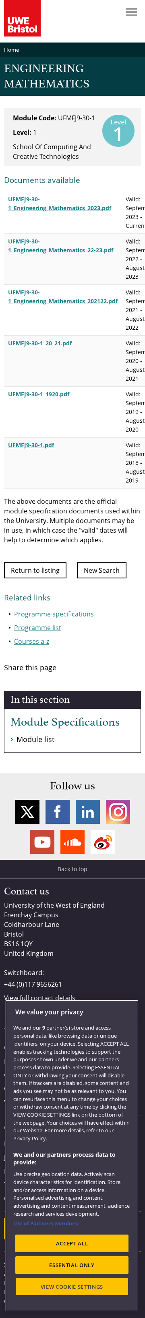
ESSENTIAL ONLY (71, 1265)
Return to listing (35, 570)
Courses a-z (31, 641)
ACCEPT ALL (72, 1243)
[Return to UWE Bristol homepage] (22, 18)
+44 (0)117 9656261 (33, 984)
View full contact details (39, 998)
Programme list (37, 627)
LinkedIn (88, 812)
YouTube (42, 842)
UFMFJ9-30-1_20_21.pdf (40, 343)
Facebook (58, 812)
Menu (131, 12)
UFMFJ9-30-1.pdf (31, 445)
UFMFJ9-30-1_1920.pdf (38, 394)
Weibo (103, 842)
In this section (40, 700)
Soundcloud (72, 842)
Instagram (118, 812)
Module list (35, 739)
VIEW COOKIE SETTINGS (72, 1286)
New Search (102, 570)
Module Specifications (65, 722)
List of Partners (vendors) (46, 1223)
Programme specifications (54, 614)
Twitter (27, 812)
